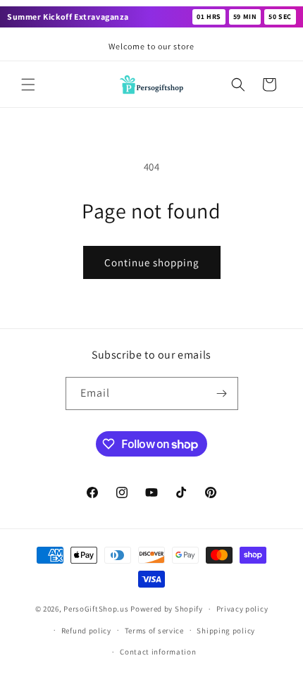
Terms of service (154, 631)
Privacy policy (242, 609)
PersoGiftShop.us (95, 609)
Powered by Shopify (166, 609)
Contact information (158, 652)
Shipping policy (226, 631)
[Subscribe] (221, 393)
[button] (28, 84)
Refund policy (86, 631)
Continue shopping (151, 262)
